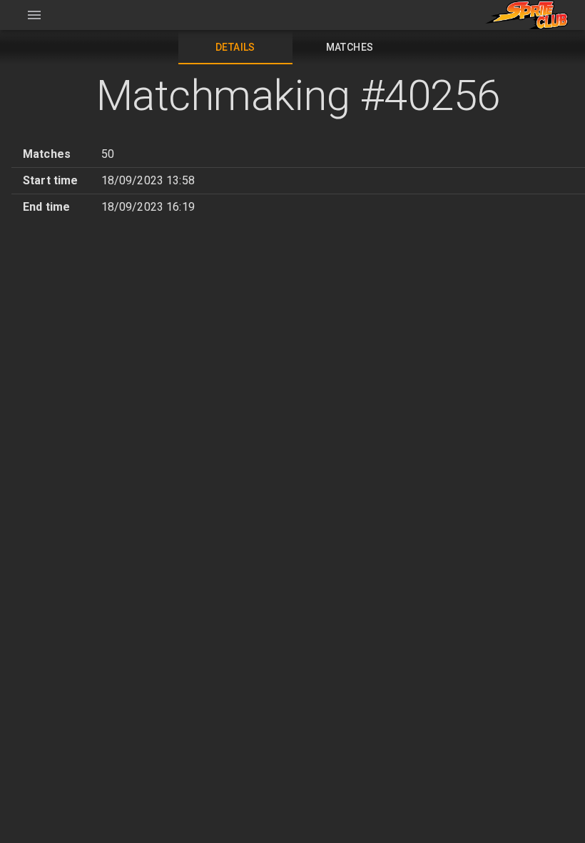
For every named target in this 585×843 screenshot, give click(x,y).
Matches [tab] (350, 47)
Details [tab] (235, 47)
